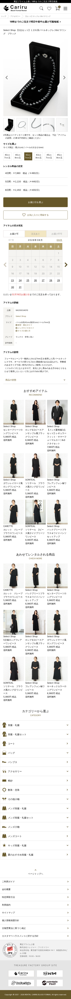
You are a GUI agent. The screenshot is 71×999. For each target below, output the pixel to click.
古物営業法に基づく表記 (14, 928)
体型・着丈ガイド (25, 325)
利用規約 (6, 904)
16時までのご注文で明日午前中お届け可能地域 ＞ (35, 21)
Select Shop (21, 316)
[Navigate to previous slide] (7, 77)
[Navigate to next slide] (64, 77)
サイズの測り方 (24, 331)
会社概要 (6, 889)
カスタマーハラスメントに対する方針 (20, 936)
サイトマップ (8, 912)
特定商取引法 (8, 897)
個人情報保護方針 (10, 920)
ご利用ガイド (8, 881)
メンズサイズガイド (26, 328)
